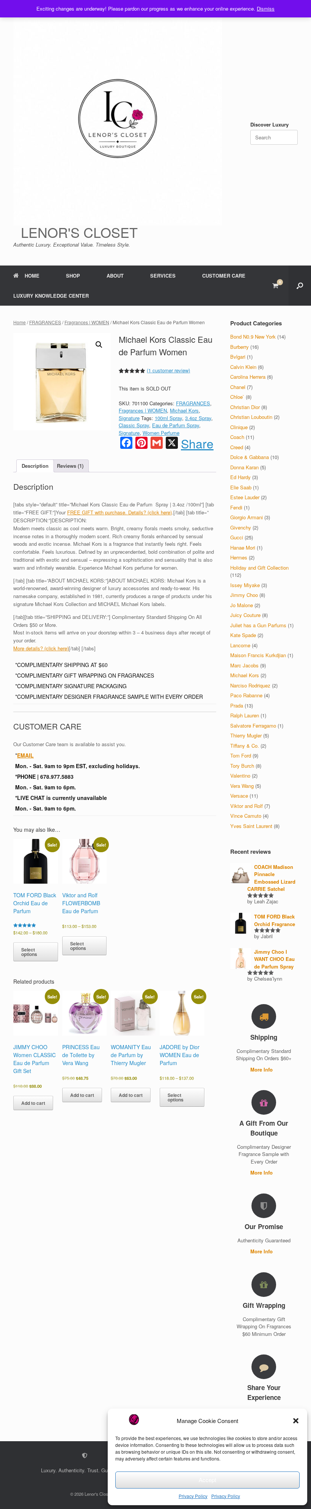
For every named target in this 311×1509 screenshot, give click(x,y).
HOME (32, 275)
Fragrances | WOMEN (86, 322)
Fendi (236, 507)
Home (19, 322)
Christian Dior (245, 407)
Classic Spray (134, 425)
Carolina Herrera (247, 376)
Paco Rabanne (246, 695)
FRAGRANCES (45, 322)
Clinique (239, 427)
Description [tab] (35, 465)
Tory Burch (242, 765)
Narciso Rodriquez (250, 685)
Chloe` (237, 396)
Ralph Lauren (244, 715)
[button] (296, 1421)
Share (197, 443)
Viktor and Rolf (246, 805)
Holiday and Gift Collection (259, 567)
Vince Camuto (245, 815)
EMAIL (25, 755)
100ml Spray (168, 418)
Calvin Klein (243, 366)
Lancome (240, 645)
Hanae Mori (242, 547)
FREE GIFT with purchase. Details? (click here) (119, 512)
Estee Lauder (244, 497)
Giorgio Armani (246, 517)
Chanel (237, 387)
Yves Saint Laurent (251, 825)
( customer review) (168, 370)
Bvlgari (237, 356)
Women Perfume (161, 432)
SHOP (73, 275)
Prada (236, 705)
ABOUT (115, 275)
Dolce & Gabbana (249, 457)
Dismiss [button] (266, 8)
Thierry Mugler (246, 735)
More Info (262, 1069)
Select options (29, 952)
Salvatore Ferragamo (253, 725)
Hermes (238, 557)
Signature (129, 418)
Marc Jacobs (244, 665)
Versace (239, 795)
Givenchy (240, 527)
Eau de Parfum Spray (175, 425)
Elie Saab (240, 487)
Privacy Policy (193, 1496)
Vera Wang (242, 785)
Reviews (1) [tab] (70, 465)
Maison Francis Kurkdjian (258, 655)
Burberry (239, 346)
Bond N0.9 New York (253, 336)
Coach (237, 437)
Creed (236, 447)
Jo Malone (241, 605)
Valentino (240, 775)
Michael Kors (184, 410)
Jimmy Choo (244, 594)
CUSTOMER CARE (223, 275)
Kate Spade (243, 635)
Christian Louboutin (251, 416)
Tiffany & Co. (244, 745)
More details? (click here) (41, 648)
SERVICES (163, 275)
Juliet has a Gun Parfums (258, 625)
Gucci (236, 537)
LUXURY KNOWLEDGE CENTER (51, 295)
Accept (207, 1480)
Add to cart (33, 1103)
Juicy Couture (245, 615)
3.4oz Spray (198, 418)
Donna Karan (244, 467)
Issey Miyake (245, 585)
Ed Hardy (240, 477)
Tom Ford (240, 755)
